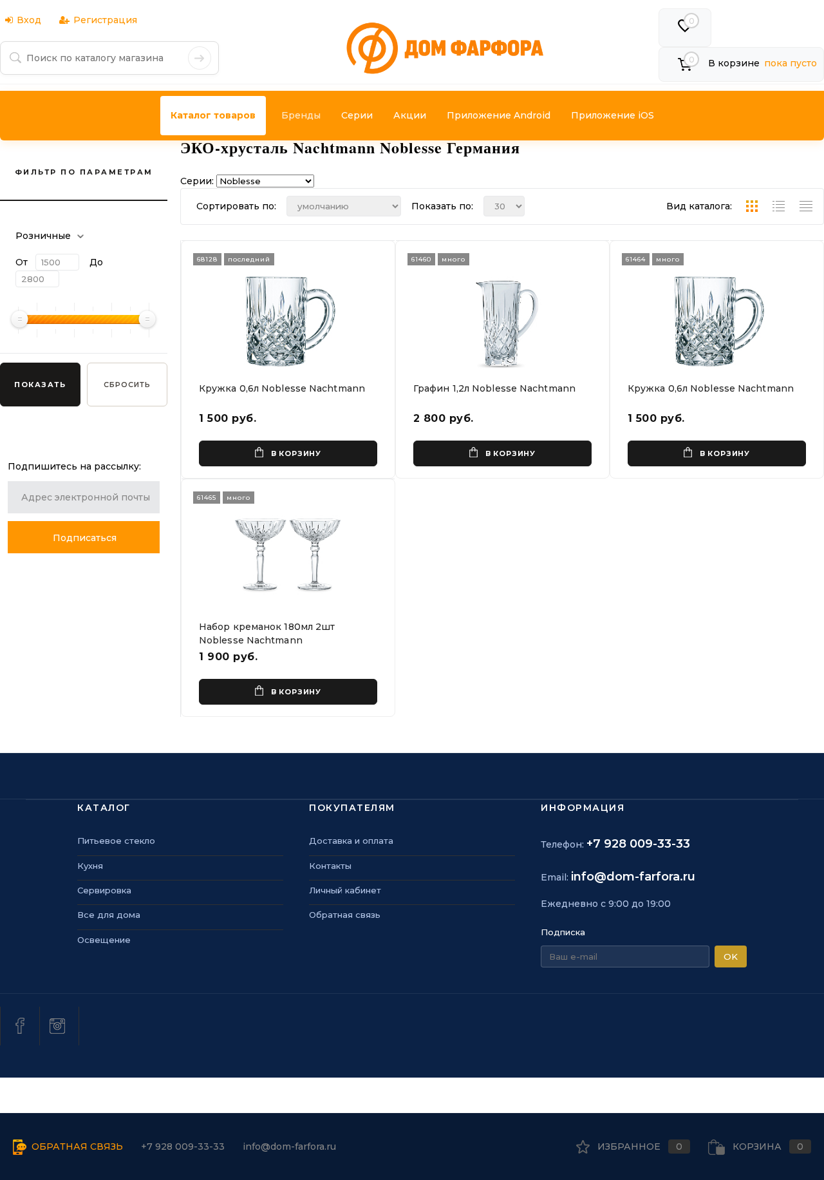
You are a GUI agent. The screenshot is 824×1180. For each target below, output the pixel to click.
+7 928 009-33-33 (638, 844)
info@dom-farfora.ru (633, 877)
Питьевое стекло (116, 840)
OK (731, 956)
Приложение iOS (612, 115)
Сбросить (127, 384)
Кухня (90, 866)
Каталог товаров (213, 115)
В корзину (296, 453)
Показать (40, 384)
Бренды (301, 115)
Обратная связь (344, 914)
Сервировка (104, 890)
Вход (29, 20)
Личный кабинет (345, 890)
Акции (409, 115)
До (96, 262)
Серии (357, 115)
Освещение (104, 940)
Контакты (330, 866)
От (21, 262)
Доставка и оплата (351, 840)
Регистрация (105, 20)
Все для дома (108, 914)
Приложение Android (498, 115)
